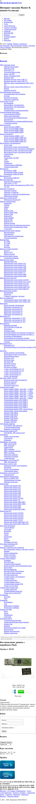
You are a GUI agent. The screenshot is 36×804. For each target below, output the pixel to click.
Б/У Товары (11, 791)
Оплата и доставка (10, 27)
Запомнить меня (7, 728)
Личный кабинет (10, 37)
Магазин (7, 18)
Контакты (7, 40)
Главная (9, 44)
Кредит (6, 38)
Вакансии (25, 794)
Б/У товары (8, 20)
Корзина (7, 35)
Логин (4, 720)
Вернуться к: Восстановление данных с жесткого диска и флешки (17, 638)
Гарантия (7, 31)
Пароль (4, 724)
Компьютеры (8, 22)
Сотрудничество (9, 26)
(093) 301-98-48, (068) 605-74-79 (11, 3)
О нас (6, 24)
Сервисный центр (10, 29)
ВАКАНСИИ (8, 33)
